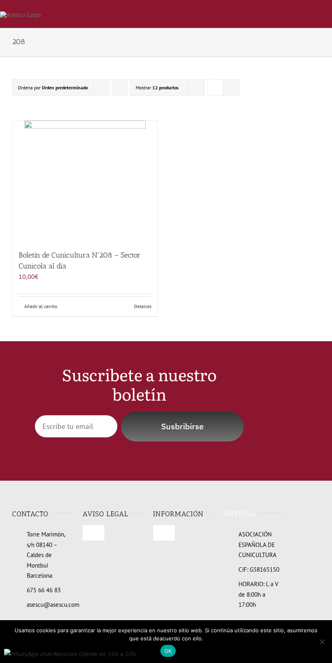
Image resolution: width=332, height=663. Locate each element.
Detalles (142, 306)
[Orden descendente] (120, 87)
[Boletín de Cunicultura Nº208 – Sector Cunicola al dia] (85, 181)
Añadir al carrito (40, 306)
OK (168, 651)
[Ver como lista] (231, 87)
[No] (322, 642)
